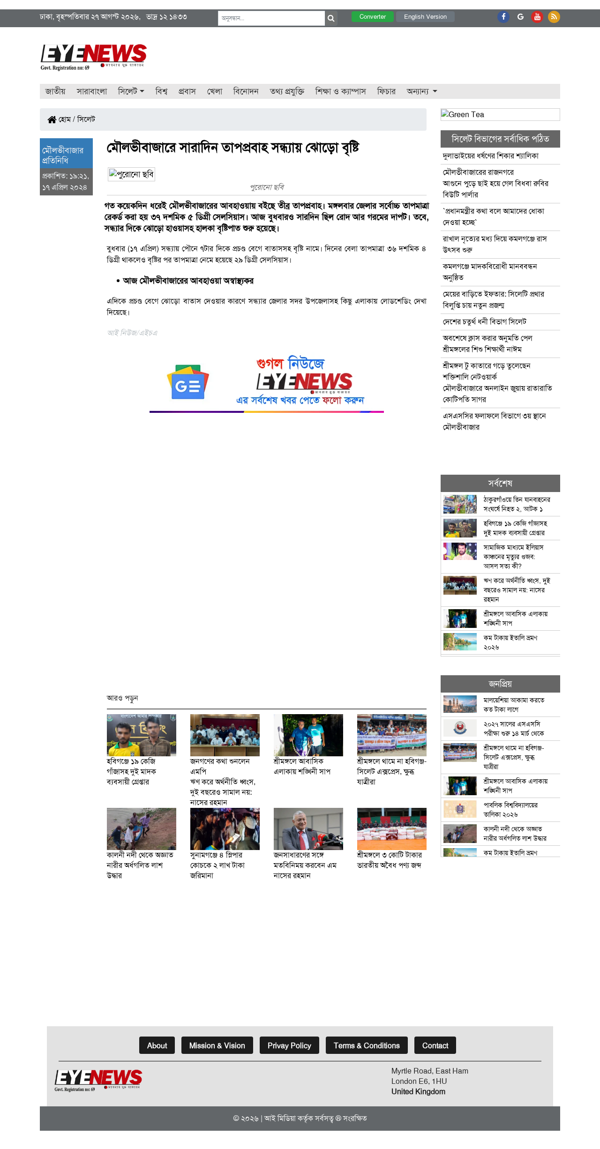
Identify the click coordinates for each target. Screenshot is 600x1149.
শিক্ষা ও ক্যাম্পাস (340, 91)
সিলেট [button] (127, 91)
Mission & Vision (217, 1046)
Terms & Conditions (367, 1046)
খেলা (214, 91)
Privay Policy (289, 1046)
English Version (425, 17)
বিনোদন (246, 91)
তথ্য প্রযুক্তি (287, 91)
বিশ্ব (161, 91)
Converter (373, 17)
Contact (435, 1046)
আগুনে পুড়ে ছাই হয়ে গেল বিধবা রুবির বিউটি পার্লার (495, 183)
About (157, 1046)
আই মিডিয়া (280, 1118)
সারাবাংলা (92, 91)
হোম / (66, 119)
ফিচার (386, 91)
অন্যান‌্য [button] (419, 91)
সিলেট (86, 119)
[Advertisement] (267, 557)
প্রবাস (187, 91)
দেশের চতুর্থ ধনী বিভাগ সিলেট (484, 322)
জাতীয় (55, 91)
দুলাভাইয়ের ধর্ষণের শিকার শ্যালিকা (491, 156)
